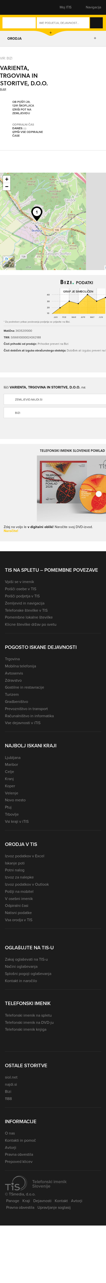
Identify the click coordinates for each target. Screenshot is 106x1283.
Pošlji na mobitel (19, 891)
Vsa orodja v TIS (18, 920)
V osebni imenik (19, 898)
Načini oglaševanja (21, 966)
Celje (9, 771)
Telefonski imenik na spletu (28, 1015)
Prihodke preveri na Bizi (53, 344)
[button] (13, 7)
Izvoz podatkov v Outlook (27, 884)
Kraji (26, 1201)
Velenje (11, 793)
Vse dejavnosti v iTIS (22, 723)
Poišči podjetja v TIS (22, 596)
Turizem (12, 694)
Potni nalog (14, 870)
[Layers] (8, 261)
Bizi (8, 1091)
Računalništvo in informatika (29, 716)
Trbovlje (12, 814)
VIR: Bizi (6, 58)
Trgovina (12, 659)
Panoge (12, 1201)
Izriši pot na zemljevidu (21, 111)
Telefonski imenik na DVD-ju (29, 1022)
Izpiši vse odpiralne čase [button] (27, 134)
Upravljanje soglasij (54, 1207)
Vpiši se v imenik (19, 582)
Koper (10, 786)
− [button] (6, 186)
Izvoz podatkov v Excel (24, 856)
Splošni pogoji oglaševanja (28, 973)
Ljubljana (12, 757)
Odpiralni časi (16, 905)
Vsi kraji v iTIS (17, 821)
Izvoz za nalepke (19, 877)
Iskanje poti (15, 863)
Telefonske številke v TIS (26, 610)
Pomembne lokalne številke (29, 617)
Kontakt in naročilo (21, 981)
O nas (10, 1133)
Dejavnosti (42, 1201)
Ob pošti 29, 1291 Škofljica (23, 104)
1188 (8, 1098)
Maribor (11, 764)
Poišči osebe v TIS (20, 589)
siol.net (11, 1077)
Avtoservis (14, 673)
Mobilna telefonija (20, 666)
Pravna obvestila (19, 1154)
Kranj (9, 779)
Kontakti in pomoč (20, 1140)
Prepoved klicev (19, 1161)
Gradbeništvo (16, 701)
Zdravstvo (13, 680)
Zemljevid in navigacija (24, 603)
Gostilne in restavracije (24, 687)
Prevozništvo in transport (26, 709)
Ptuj (8, 807)
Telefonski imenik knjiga (25, 1029)
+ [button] (6, 179)
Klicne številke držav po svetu (30, 624)
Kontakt (61, 1201)
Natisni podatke (18, 913)
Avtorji (10, 1147)
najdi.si (11, 1084)
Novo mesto (15, 800)
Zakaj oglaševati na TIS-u (26, 959)
